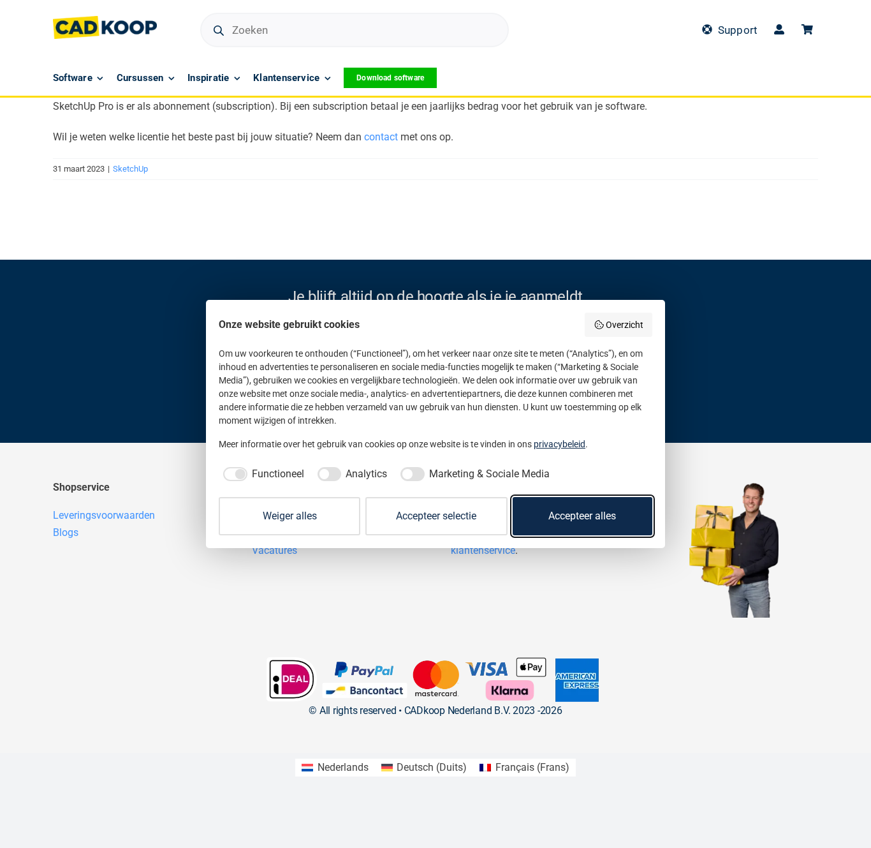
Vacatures (274, 550)
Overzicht (624, 325)
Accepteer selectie (436, 516)
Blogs (65, 532)
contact (381, 137)
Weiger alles (290, 516)
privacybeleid (559, 444)
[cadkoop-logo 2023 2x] (105, 21)
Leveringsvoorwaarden (104, 515)
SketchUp (130, 169)
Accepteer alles (582, 516)
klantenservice (483, 550)
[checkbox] (261, 474)
